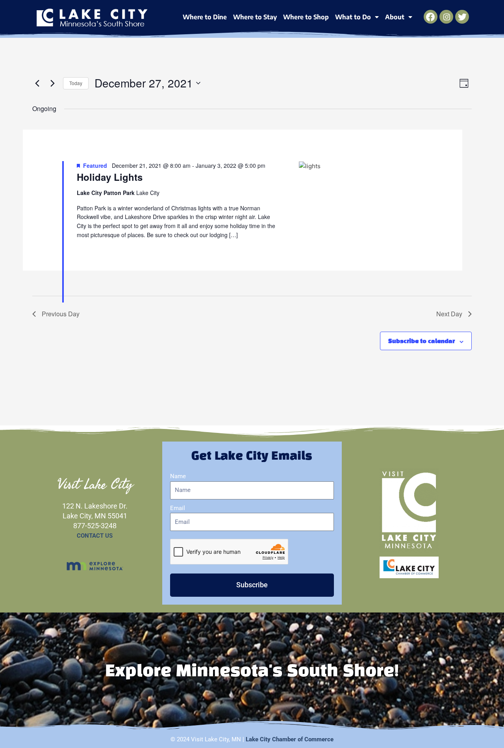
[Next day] (52, 83)
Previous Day (61, 313)
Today (75, 83)
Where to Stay (255, 17)
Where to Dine (205, 17)
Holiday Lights (110, 177)
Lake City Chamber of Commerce (290, 739)
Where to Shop (306, 17)
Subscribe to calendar (421, 341)
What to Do (353, 17)
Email (177, 508)
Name (178, 476)
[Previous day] (37, 83)
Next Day (449, 313)
